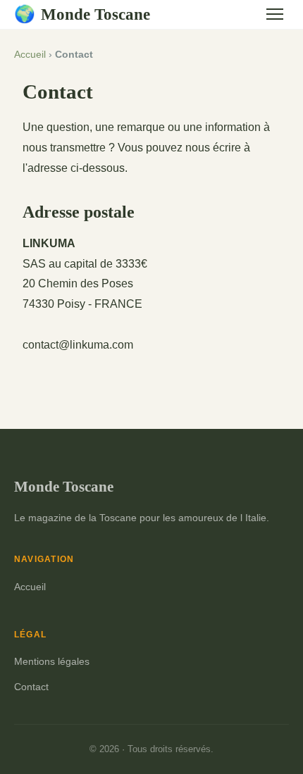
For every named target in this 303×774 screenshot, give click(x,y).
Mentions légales (51, 661)
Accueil (30, 54)
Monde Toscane (82, 14)
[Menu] (275, 14)
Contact (31, 686)
